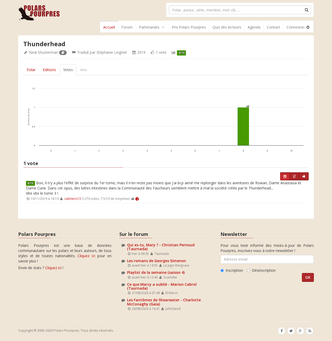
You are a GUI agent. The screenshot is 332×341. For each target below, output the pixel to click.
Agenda (254, 27)
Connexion (296, 27)
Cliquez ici (86, 255)
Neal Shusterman (43, 52)
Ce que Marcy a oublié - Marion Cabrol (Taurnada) (162, 286)
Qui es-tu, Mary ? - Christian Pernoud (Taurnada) (161, 246)
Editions (49, 69)
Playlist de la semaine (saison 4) (156, 272)
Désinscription (264, 270)
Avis (83, 69)
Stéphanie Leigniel (111, 52)
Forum (127, 27)
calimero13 (72, 198)
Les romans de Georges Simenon (156, 260)
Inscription (234, 270)
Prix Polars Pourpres (189, 27)
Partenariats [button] (149, 27)
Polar (31, 69)
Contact (273, 27)
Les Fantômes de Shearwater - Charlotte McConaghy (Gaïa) (164, 301)
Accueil (109, 27)
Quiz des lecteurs (226, 27)
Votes (68, 69)
